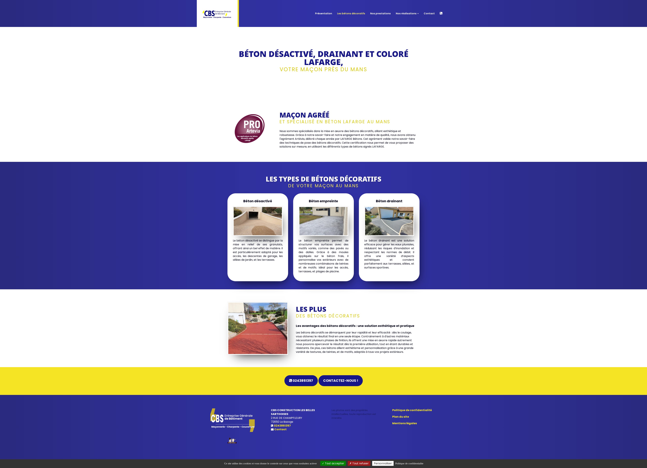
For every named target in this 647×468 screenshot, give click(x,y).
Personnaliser (383, 463)
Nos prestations (380, 13)
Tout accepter (334, 463)
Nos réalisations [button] (406, 13)
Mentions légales (404, 423)
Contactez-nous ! (340, 380)
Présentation (323, 13)
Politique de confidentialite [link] (409, 463)
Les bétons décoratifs (351, 13)
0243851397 (302, 380)
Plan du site (400, 417)
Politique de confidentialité (412, 410)
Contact (429, 13)
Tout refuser (360, 463)
